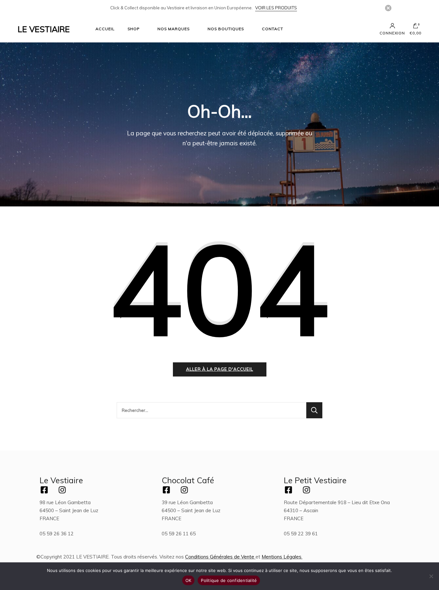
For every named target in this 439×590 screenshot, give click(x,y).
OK (188, 580)
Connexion (392, 33)
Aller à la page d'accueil (219, 369)
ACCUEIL (105, 28)
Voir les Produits (276, 7)
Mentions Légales (281, 557)
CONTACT (272, 28)
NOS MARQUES (173, 28)
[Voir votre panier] (415, 27)
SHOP (133, 28)
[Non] (431, 576)
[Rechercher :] (211, 410)
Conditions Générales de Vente (219, 557)
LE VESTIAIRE (44, 29)
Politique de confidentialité (229, 580)
